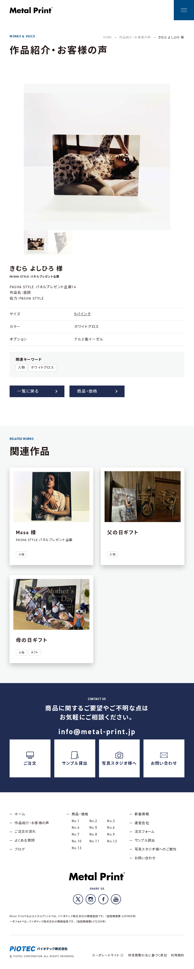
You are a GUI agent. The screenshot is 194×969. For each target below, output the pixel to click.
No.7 (76, 834)
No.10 (77, 841)
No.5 (93, 827)
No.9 (111, 834)
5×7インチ (82, 314)
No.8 (93, 834)
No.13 (77, 848)
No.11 (94, 841)
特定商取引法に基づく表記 (147, 955)
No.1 (76, 821)
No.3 (111, 821)
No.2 (93, 821)
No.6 (111, 827)
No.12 (112, 841)
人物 (21, 367)
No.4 (76, 827)
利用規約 (177, 955)
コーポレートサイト (105, 955)
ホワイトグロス (42, 367)
